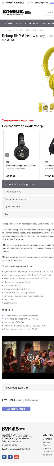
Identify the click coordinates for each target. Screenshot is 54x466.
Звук (18, 23)
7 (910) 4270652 (14, 2)
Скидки (46, 445)
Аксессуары (31, 23)
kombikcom (16, 441)
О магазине (48, 439)
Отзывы (46, 442)
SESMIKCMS (24, 449)
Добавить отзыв (16, 409)
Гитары (8, 23)
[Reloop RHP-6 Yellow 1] (43, 107)
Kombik (16, 12)
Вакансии (47, 455)
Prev (7, 155)
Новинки (47, 448)
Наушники (6, 30)
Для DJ (19, 30)
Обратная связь (9, 445)
